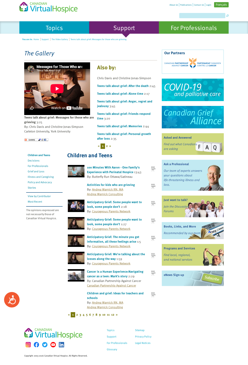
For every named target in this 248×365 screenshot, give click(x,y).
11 (108, 314)
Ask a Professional (176, 164)
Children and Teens (39, 155)
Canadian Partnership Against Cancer (111, 285)
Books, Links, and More (180, 226)
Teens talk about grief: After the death (123, 85)
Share (36, 139)
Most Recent (35, 201)
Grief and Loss (36, 171)
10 (103, 314)
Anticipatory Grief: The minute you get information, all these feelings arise (113, 239)
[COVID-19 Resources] (193, 90)
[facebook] (36, 344)
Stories (32, 188)
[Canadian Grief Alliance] (193, 117)
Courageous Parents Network (111, 211)
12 (112, 314)
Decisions (34, 160)
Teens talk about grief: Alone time (120, 93)
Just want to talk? (176, 200)
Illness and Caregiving (41, 177)
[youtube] (53, 344)
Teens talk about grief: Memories (119, 126)
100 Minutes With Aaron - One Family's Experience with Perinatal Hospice (113, 169)
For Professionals (38, 166)
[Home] (50, 6)
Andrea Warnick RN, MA (107, 189)
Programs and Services (179, 248)
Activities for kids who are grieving (111, 184)
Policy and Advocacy (40, 182)
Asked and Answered (178, 137)
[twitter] (44, 344)
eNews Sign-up (174, 274)
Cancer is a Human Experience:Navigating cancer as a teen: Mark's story (115, 273)
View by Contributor (39, 196)
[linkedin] (61, 344)
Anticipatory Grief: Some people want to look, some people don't (114, 204)
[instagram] (28, 344)
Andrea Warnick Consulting (105, 194)
